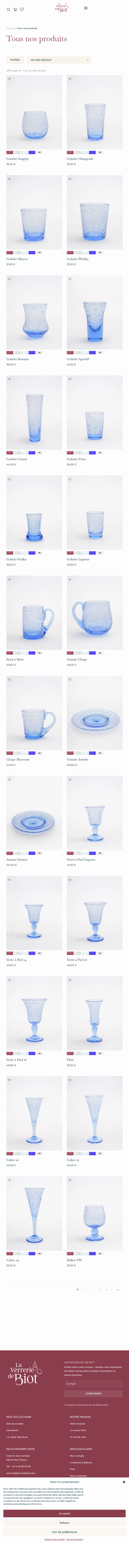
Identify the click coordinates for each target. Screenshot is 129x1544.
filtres (15, 59)
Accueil (10, 28)
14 (111, 1289)
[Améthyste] (9, 152)
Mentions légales (74, 1539)
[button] (124, 1482)
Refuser (64, 1522)
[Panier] (15, 9)
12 (101, 1289)
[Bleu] (24, 152)
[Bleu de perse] (32, 152)
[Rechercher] (8, 9)
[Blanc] (17, 152)
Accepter (64, 1513)
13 (106, 1289)
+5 (39, 152)
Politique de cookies (54, 1539)
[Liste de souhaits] (22, 9)
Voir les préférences (64, 1532)
